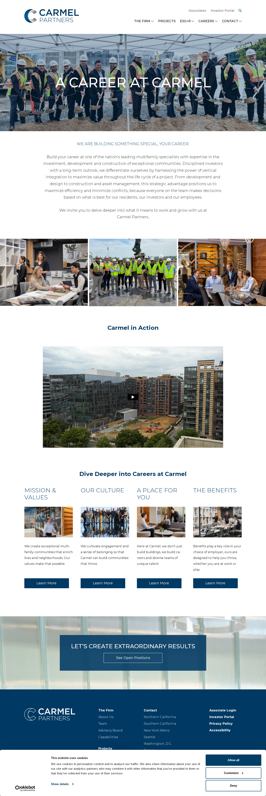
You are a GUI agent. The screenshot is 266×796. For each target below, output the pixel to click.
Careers (206, 21)
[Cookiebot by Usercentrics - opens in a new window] (25, 788)
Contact (230, 21)
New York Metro (157, 730)
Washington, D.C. (158, 744)
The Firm (142, 21)
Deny (233, 785)
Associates (197, 10)
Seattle (149, 737)
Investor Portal (222, 10)
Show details (60, 784)
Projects (167, 21)
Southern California (160, 723)
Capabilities (108, 737)
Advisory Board (110, 730)
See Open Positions (133, 658)
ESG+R (185, 21)
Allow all (233, 760)
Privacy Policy (221, 723)
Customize (231, 773)
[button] (239, 11)
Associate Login (222, 710)
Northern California (160, 717)
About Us (105, 717)
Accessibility (220, 730)
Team (102, 723)
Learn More (46, 583)
